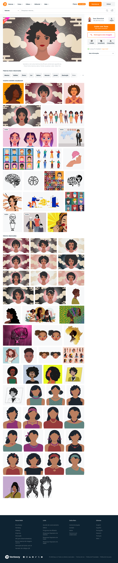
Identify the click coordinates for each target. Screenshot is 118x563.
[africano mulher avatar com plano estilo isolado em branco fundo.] (36, 395)
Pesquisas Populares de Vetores (50, 534)
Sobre (71, 530)
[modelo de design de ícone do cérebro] (33, 180)
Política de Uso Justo (105, 557)
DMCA (45, 528)
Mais (45, 4)
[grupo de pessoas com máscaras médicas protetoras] (35, 222)
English (98, 525)
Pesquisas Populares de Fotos (50, 538)
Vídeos (28, 4)
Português (99, 530)
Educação (18, 536)
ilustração (65, 75)
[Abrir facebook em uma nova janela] (24, 557)
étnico (24, 75)
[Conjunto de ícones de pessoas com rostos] (54, 180)
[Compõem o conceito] (12, 201)
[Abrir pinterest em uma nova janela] (33, 557)
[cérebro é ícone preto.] (12, 180)
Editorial (37, 4)
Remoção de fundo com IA (23, 545)
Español (98, 528)
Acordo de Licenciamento (51, 525)
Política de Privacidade (92, 557)
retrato (47, 75)
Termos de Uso (80, 557)
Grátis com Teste (101, 27)
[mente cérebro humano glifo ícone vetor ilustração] (74, 180)
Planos (75, 4)
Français (98, 536)
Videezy (17, 530)
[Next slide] (81, 75)
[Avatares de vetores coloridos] (18, 159)
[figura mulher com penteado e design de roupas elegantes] (12, 222)
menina (6, 75)
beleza (38, 75)
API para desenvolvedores (23, 538)
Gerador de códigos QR (22, 548)
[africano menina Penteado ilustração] (32, 487)
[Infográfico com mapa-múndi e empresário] (71, 137)
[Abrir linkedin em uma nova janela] (30, 557)
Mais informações (94, 53)
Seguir (112, 20)
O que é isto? (105, 49)
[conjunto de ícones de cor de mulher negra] (73, 355)
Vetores (10, 4)
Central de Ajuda (74, 525)
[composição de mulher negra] (40, 315)
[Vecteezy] (5, 4)
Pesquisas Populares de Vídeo (50, 542)
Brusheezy (18, 525)
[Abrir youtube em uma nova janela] (42, 557)
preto (74, 75)
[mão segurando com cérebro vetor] (73, 159)
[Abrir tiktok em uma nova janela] (36, 557)
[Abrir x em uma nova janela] (39, 557)
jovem (56, 75)
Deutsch (98, 533)
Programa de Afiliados (50, 530)
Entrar (109, 4)
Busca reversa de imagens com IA (23, 542)
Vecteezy (18, 528)
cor (31, 75)
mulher (15, 75)
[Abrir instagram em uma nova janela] (27, 557)
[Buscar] (107, 10)
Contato (71, 528)
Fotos (19, 4)
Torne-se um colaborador (73, 534)
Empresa (18, 533)
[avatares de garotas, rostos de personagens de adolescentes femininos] (30, 137)
